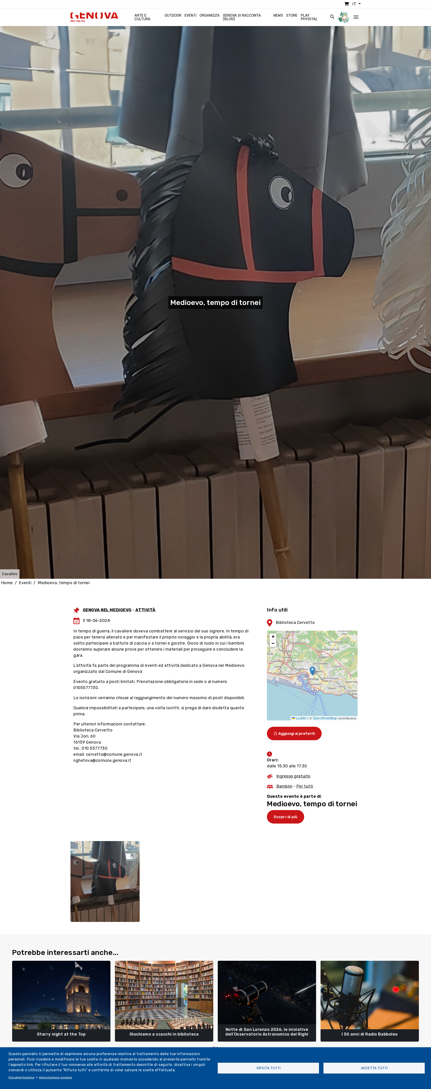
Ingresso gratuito (293, 776)
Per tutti (304, 786)
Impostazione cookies (55, 1077)
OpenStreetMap (325, 718)
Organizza (210, 15)
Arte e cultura (142, 17)
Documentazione (22, 1077)
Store (291, 15)
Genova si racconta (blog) (242, 17)
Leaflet (300, 718)
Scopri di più (285, 817)
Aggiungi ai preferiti (296, 733)
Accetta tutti (374, 1068)
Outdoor (173, 15)
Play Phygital (309, 17)
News (278, 15)
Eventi (190, 15)
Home (7, 582)
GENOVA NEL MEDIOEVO (107, 609)
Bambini (284, 786)
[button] (312, 671)
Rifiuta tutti (268, 1068)
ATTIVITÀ (145, 609)
